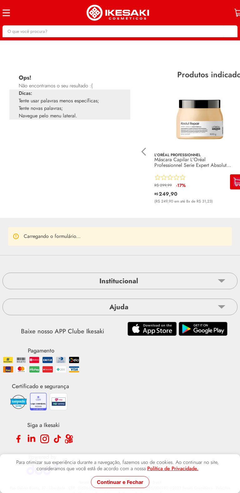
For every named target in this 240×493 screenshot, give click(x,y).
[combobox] (120, 31)
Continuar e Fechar (120, 482)
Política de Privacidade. (172, 468)
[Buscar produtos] (229, 31)
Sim (90, 276)
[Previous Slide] (144, 152)
